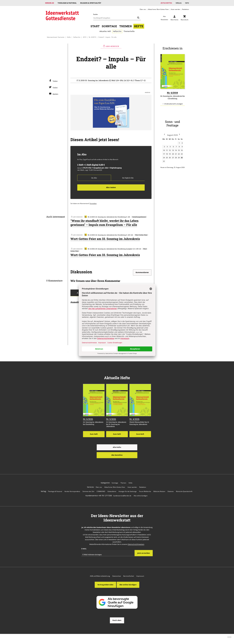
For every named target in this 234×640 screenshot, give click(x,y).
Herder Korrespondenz (72, 491)
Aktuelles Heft (105, 31)
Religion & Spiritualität (90, 3)
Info (187, 3)
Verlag (178, 3)
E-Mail (84, 549)
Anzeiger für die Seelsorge (128, 491)
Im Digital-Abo (127, 178)
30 (182, 157)
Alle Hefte (117, 447)
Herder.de (49, 3)
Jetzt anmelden (143, 553)
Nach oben (116, 620)
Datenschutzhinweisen (136, 544)
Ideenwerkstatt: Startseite (55, 37)
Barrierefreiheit (128, 576)
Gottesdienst (111, 491)
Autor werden (175, 9)
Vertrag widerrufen (105, 585)
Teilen (55, 81)
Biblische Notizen (159, 491)
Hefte (138, 26)
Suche (95, 14)
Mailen (55, 94)
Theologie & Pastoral (67, 3)
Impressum (140, 576)
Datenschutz (116, 576)
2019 (84, 37)
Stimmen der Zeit (88, 491)
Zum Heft (94, 434)
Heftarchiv (117, 31)
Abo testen (111, 187)
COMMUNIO (101, 491)
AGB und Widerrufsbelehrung (100, 576)
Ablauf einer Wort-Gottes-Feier (158, 9)
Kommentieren (142, 272)
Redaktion (185, 9)
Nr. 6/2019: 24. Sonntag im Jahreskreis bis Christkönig (107, 217)
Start (95, 26)
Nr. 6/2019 (92, 37)
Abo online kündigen (140, 496)
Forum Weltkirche (145, 491)
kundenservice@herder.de (122, 496)
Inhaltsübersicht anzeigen (173, 104)
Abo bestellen (117, 455)
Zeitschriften (166, 3)
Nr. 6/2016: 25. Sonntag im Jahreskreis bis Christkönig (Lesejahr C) (111, 249)
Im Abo (94, 178)
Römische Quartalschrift (184, 491)
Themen (125, 26)
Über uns (143, 9)
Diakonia (171, 491)
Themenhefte (129, 31)
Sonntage (109, 26)
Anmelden (93, 203)
